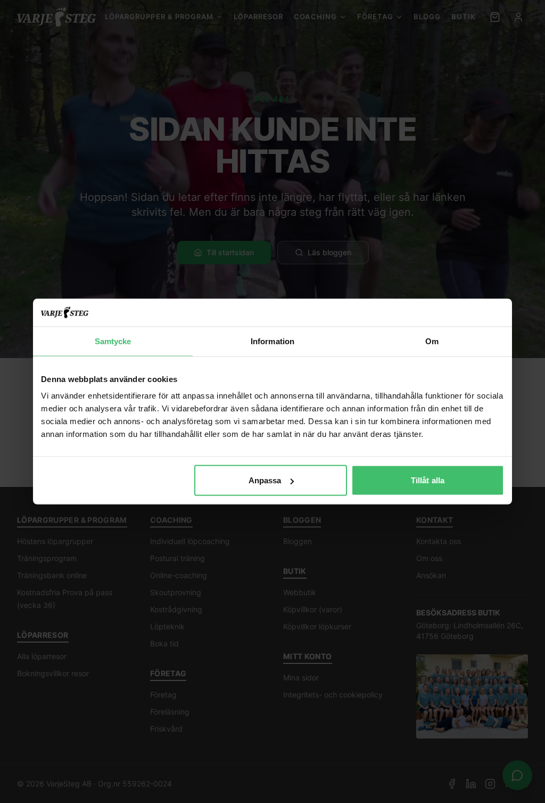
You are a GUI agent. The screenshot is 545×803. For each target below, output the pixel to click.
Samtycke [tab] (113, 340)
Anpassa (265, 480)
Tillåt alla (427, 480)
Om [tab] (432, 340)
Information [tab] (272, 340)
